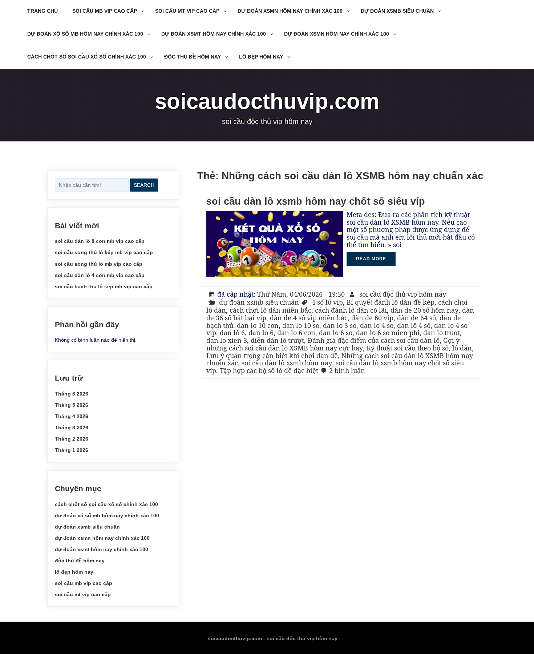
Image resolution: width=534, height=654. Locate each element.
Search (144, 185)
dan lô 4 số (413, 325)
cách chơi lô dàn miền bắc (270, 310)
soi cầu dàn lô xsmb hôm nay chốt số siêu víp (315, 201)
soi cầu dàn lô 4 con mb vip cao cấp (100, 275)
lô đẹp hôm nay (261, 57)
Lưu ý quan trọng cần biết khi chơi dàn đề (272, 355)
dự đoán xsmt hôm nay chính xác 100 (213, 34)
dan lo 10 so (300, 325)
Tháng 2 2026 (71, 439)
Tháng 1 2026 (71, 450)
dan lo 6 (261, 332)
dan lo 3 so (339, 325)
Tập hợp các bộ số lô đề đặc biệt (269, 370)
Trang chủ (42, 11)
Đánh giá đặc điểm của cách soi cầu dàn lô (374, 340)
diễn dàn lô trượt (277, 340)
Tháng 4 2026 (71, 416)
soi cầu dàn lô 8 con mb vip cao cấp (100, 241)
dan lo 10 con (258, 325)
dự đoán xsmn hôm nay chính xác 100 (290, 11)
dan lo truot (441, 332)
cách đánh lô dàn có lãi (351, 310)
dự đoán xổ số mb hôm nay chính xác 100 (85, 34)
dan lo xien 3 (226, 340)
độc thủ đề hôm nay (192, 57)
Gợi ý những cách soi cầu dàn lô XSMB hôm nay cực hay (333, 344)
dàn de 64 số (416, 317)
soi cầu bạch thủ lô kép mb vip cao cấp (104, 286)
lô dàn (462, 348)
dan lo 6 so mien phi (388, 332)
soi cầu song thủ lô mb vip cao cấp (98, 264)
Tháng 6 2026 (71, 394)
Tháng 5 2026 (71, 405)
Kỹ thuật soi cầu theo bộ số (408, 348)
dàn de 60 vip (372, 317)
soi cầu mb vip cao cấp (104, 11)
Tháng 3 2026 (71, 427)
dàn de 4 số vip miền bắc (309, 317)
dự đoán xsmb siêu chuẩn (397, 11)
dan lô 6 (232, 332)
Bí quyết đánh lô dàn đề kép (390, 302)
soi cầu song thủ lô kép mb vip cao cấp (104, 252)
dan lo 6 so (335, 332)
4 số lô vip (327, 302)
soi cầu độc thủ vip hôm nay (402, 294)
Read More (371, 258)
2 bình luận (347, 370)
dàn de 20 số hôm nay (424, 310)
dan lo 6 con (296, 332)
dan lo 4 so (376, 325)
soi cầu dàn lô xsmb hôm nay (287, 362)
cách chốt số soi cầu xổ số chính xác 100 (86, 57)
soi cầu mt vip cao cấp (187, 11)
